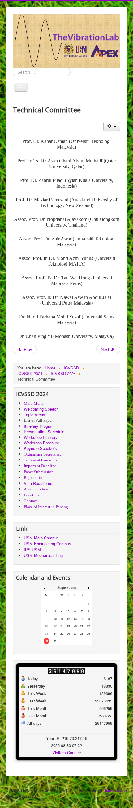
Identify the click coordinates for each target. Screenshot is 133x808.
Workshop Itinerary (41, 437)
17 (55, 626)
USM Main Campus (41, 538)
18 (61, 626)
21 (81, 626)
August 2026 (66, 587)
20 (75, 626)
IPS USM (32, 549)
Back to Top (116, 790)
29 (88, 634)
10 (55, 619)
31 (55, 641)
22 (88, 626)
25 (61, 634)
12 (68, 619)
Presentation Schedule (44, 431)
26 (68, 634)
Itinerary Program (39, 426)
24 (55, 634)
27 (75, 634)
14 (81, 619)
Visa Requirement (40, 483)
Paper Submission (39, 471)
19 (68, 626)
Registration (34, 477)
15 (88, 619)
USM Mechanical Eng (43, 555)
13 (75, 619)
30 (46, 641)
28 (81, 634)
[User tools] (111, 126)
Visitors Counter (66, 752)
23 (46, 634)
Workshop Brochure (41, 443)
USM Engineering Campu (46, 544)
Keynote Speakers (40, 448)
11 (61, 619)
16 (46, 626)
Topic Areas (34, 414)
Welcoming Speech (41, 409)
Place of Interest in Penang (46, 506)
